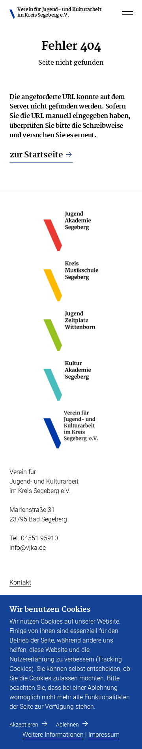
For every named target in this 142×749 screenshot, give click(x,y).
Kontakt (20, 582)
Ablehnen (67, 724)
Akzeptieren (23, 724)
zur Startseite (36, 155)
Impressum (104, 734)
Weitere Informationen (53, 734)
